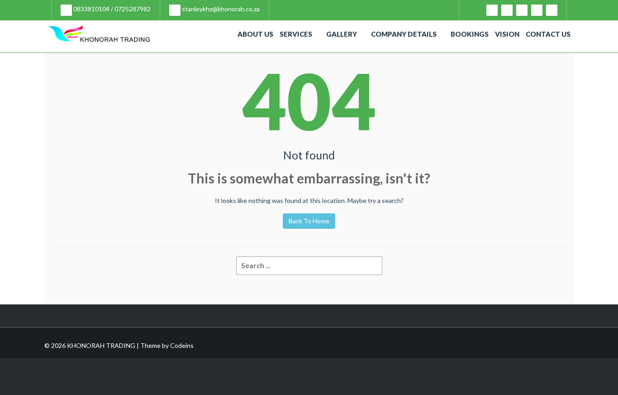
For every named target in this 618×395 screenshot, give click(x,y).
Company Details (404, 34)
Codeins (182, 345)
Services (296, 34)
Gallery (341, 34)
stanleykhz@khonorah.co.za (220, 9)
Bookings (470, 34)
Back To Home (309, 221)
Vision (507, 34)
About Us (255, 34)
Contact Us (548, 34)
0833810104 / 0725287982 (111, 9)
